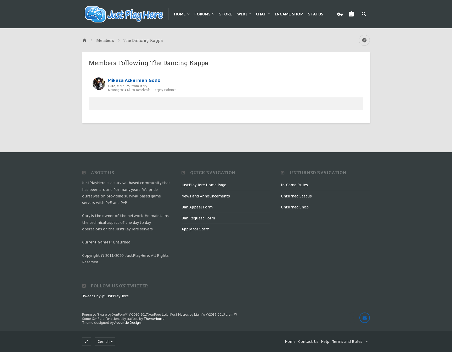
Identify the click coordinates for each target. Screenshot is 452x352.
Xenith (104, 341)
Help (325, 341)
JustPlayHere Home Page (204, 185)
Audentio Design (127, 323)
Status (315, 14)
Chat (261, 14)
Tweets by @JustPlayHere (105, 296)
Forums (202, 14)
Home (180, 14)
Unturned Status (296, 196)
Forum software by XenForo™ (125, 314)
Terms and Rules (347, 341)
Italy (143, 86)
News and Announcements (206, 196)
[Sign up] (352, 14)
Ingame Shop (289, 14)
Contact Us (308, 341)
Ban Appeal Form (197, 207)
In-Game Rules (294, 185)
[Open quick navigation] (364, 40)
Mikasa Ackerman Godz (134, 80)
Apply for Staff (195, 229)
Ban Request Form (198, 218)
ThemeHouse (154, 319)
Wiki (242, 14)
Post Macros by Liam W (203, 314)
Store (225, 14)
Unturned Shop (295, 207)
